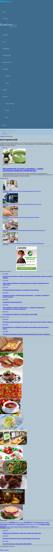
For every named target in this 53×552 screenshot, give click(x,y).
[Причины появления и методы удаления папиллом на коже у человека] (10, 216)
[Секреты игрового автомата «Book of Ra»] (12, 504)
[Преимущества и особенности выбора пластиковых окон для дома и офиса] (10, 203)
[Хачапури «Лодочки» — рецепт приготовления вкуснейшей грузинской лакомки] (11, 352)
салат (12, 526)
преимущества (11, 524)
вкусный (4, 522)
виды (1, 522)
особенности (39, 522)
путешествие (36, 524)
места (32, 522)
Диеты (7, 83)
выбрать (12, 522)
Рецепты (8, 76)
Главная (2, 136)
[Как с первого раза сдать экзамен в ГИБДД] (13, 444)
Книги (7, 117)
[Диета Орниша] (11, 459)
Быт (4, 41)
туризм (32, 526)
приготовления (29, 524)
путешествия (44, 524)
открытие (3, 524)
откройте (46, 522)
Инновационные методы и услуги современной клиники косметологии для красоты (24, 230)
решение (8, 526)
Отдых (5, 89)
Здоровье (6, 48)
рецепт (3, 526)
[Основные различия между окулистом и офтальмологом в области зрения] (10, 190)
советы (20, 526)
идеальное (21, 522)
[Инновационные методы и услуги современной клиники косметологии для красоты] (10, 229)
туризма (36, 526)
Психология (7, 55)
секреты (16, 526)
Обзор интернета (10, 103)
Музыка (7, 110)
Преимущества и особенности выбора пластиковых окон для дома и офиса (22, 204)
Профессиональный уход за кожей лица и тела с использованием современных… (24, 243)
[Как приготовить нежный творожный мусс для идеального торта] (11, 383)
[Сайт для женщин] (6, 3)
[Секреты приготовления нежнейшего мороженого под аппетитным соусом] (13, 488)
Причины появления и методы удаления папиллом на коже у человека (21, 217)
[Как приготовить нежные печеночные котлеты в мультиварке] (11, 367)
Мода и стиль (7, 62)
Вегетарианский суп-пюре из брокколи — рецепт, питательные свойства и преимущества (23, 169)
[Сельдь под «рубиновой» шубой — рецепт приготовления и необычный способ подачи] (11, 519)
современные (26, 526)
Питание (5, 69)
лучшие (27, 522)
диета (17, 522)
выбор (7, 522)
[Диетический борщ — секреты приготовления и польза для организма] (10, 413)
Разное (5, 96)
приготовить (21, 524)
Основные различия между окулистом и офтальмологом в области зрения (22, 191)
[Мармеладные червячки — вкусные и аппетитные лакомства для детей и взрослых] (10, 398)
